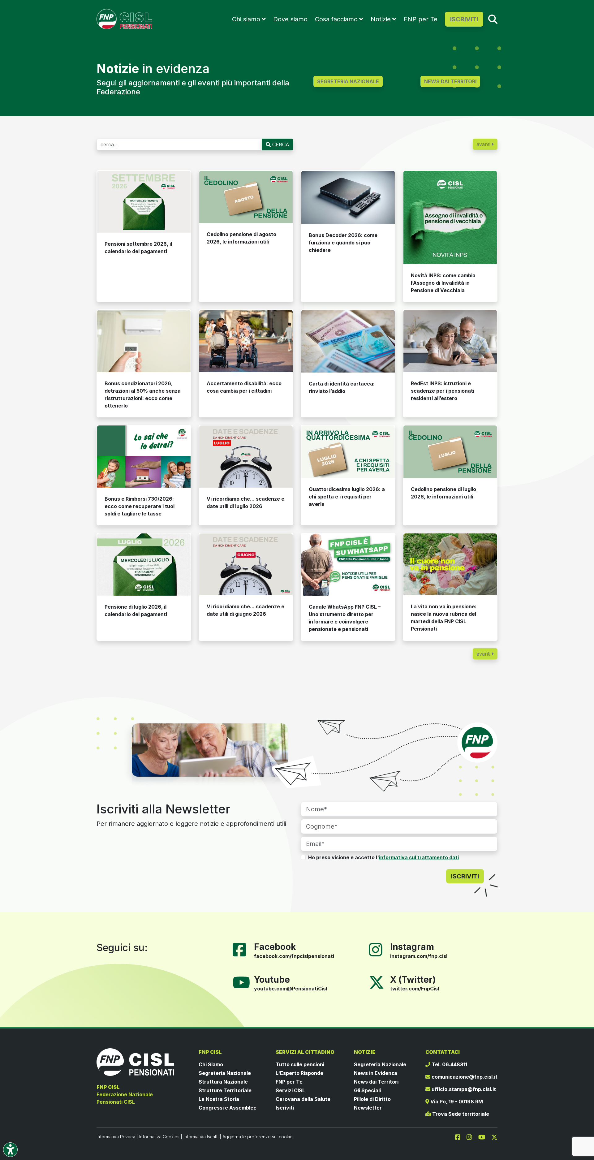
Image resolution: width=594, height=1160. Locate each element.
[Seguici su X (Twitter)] (376, 982)
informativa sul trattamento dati (419, 857)
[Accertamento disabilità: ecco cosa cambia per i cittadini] (246, 341)
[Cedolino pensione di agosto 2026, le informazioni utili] (246, 197)
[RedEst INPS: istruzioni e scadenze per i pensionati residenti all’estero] (450, 341)
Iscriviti (285, 1108)
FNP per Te (420, 19)
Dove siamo (290, 19)
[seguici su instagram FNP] (472, 1136)
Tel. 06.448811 (448, 1064)
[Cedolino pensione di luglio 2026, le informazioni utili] (450, 451)
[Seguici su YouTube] (244, 982)
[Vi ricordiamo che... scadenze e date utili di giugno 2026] (246, 564)
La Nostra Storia (219, 1099)
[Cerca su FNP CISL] (492, 19)
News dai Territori (376, 1082)
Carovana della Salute (303, 1099)
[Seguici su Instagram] (378, 949)
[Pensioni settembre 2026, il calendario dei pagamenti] (144, 202)
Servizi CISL (290, 1090)
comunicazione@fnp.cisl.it (463, 1077)
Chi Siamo (211, 1064)
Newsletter (368, 1108)
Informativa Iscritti (200, 1136)
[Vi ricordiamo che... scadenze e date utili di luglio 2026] (246, 456)
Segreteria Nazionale (225, 1073)
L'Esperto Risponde (299, 1073)
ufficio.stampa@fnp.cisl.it (463, 1089)
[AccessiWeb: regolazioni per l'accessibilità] (10, 1149)
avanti (484, 144)
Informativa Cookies (159, 1136)
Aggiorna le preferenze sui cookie (257, 1136)
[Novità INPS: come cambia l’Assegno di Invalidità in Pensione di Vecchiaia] (450, 217)
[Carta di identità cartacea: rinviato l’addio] (348, 341)
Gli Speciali (367, 1090)
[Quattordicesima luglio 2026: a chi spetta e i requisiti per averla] (348, 451)
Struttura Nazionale (223, 1082)
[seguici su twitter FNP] (494, 1136)
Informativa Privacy (116, 1136)
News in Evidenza (375, 1073)
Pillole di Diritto (372, 1099)
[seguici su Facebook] (460, 1136)
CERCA (280, 144)
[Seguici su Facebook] (242, 949)
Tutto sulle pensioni (300, 1064)
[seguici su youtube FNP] (484, 1136)
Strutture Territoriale (225, 1090)
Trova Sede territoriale (460, 1114)
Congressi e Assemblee (227, 1108)
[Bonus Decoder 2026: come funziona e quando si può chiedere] (348, 197)
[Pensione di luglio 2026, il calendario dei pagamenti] (144, 564)
